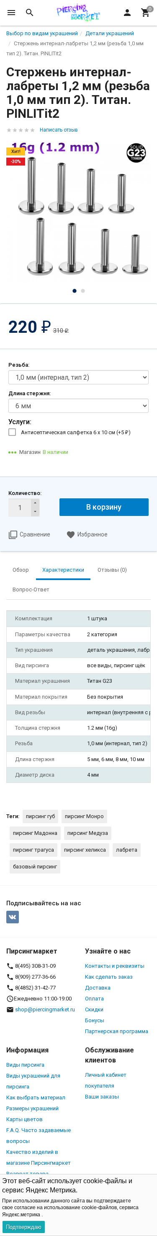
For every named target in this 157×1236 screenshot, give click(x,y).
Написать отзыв (59, 130)
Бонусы (94, 1020)
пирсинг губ (40, 816)
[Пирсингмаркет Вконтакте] (12, 917)
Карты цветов (24, 1119)
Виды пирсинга (25, 1065)
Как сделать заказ (109, 977)
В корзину (103, 507)
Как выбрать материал (35, 1097)
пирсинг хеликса (85, 850)
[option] (78, 211)
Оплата (94, 998)
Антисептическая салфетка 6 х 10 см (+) (76, 432)
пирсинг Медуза (87, 833)
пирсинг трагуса (33, 850)
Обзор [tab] (21, 570)
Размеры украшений (32, 1108)
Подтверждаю (23, 1227)
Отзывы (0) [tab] (112, 570)
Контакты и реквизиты (114, 966)
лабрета (126, 850)
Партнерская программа (116, 1031)
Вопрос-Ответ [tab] (31, 589)
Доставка (98, 988)
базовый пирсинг (35, 866)
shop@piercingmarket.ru (45, 1009)
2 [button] (83, 291)
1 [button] (74, 291)
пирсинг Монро (84, 816)
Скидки (94, 1009)
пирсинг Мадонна (35, 833)
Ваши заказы (102, 1096)
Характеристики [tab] (63, 570)
